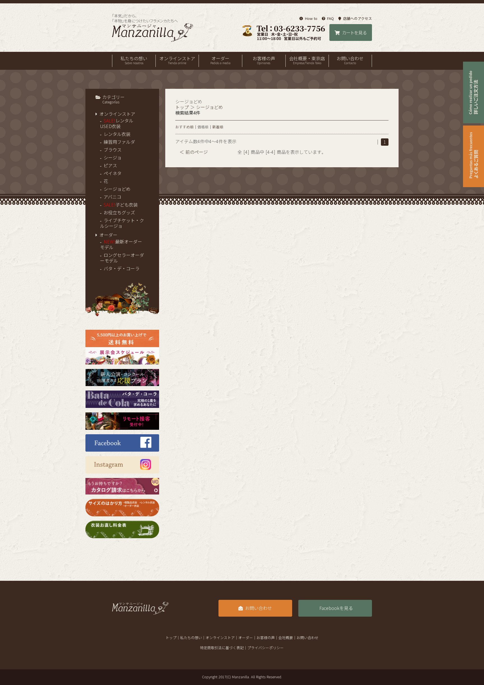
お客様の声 (264, 60)
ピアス (110, 165)
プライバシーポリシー (265, 648)
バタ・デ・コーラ (121, 268)
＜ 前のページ (194, 152)
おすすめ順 (184, 127)
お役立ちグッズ (119, 212)
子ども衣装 (121, 205)
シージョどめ (117, 189)
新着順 (217, 127)
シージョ (113, 157)
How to (311, 18)
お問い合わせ (350, 60)
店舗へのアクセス (357, 18)
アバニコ (112, 197)
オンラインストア (177, 60)
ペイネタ (113, 173)
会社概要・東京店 (307, 60)
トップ (182, 107)
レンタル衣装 (117, 134)
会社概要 (285, 638)
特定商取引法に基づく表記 (222, 648)
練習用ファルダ (119, 142)
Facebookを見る (336, 608)
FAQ (330, 18)
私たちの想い (133, 60)
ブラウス (113, 150)
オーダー (220, 60)
